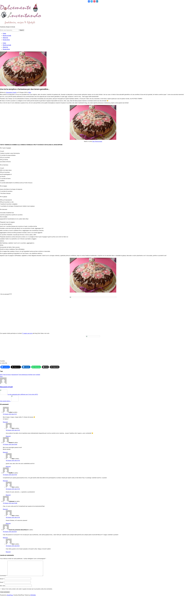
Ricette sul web (7, 35)
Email (2, 582)
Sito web (2, 585)
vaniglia (38, 374)
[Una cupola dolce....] (14, 401)
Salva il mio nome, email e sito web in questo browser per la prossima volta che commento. (27, 589)
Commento (3, 575)
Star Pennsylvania (97, 141)
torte (34, 374)
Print (1, 376)
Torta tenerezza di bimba (25, 374)
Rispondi (5, 422)
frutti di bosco (7, 374)
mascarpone (14, 374)
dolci (1, 374)
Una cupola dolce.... (5, 401)
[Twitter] (91, 1)
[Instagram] (94, 1)
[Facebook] (89, 1)
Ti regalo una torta (27, 333)
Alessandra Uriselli (11, 92)
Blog (30, 92)
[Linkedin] (97, 1)
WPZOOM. (33, 595)
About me (5, 37)
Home (4, 33)
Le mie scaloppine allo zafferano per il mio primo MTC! (23, 394)
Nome (2, 578)
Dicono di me (6, 39)
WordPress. (10, 595)
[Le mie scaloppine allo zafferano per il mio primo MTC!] (3, 394)
